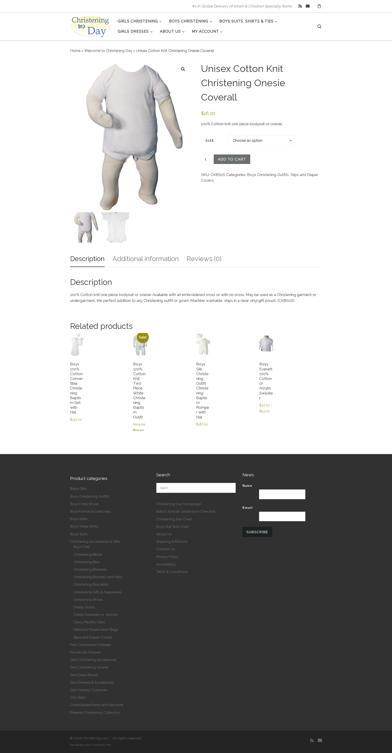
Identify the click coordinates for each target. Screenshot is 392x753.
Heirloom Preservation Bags (96, 630)
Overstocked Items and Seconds (96, 705)
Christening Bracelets (91, 584)
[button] (183, 69)
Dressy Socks (84, 607)
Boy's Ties (81, 547)
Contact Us (165, 549)
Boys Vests (78, 519)
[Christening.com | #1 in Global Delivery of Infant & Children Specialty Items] (90, 25)
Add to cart (232, 159)
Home (75, 51)
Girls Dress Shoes (84, 675)
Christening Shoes (88, 600)
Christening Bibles (88, 555)
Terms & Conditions (171, 572)
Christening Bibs (87, 562)
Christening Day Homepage (178, 504)
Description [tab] (87, 259)
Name (247, 485)
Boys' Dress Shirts (84, 526)
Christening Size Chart (174, 519)
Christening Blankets (90, 569)
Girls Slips (77, 697)
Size (210, 140)
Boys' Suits (78, 534)
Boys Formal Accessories (90, 511)
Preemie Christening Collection (95, 713)
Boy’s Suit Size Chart (172, 527)
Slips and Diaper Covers (93, 637)
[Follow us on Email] (308, 6)
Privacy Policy (167, 557)
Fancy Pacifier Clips (89, 622)
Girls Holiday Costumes (88, 690)
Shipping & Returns (171, 542)
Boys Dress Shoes (84, 504)
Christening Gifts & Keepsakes (98, 592)
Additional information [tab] (146, 259)
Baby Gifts (78, 489)
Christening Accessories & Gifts (95, 542)
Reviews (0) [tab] (203, 259)
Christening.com (96, 738)
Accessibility (166, 564)
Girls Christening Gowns (89, 667)
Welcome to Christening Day (108, 51)
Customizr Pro (101, 744)
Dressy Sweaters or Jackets (96, 615)
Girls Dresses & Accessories (92, 682)
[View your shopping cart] (319, 6)
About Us (164, 534)
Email (248, 507)
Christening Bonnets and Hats (98, 577)
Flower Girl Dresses (85, 652)
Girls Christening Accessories (93, 660)
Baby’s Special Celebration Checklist (186, 511)
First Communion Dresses (90, 645)
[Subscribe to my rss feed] (300, 6)
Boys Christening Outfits (268, 174)
